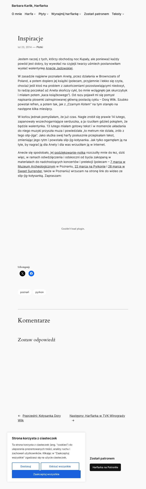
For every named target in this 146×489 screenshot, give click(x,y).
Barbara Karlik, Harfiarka (30, 5)
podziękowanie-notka (69, 152)
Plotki (39, 47)
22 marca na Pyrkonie (90, 166)
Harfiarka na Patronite (105, 467)
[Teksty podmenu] (123, 14)
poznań (24, 292)
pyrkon (39, 292)
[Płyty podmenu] (47, 14)
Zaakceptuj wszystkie (46, 474)
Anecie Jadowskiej (59, 68)
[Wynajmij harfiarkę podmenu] (80, 14)
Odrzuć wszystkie (60, 466)
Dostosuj (25, 466)
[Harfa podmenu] (35, 14)
